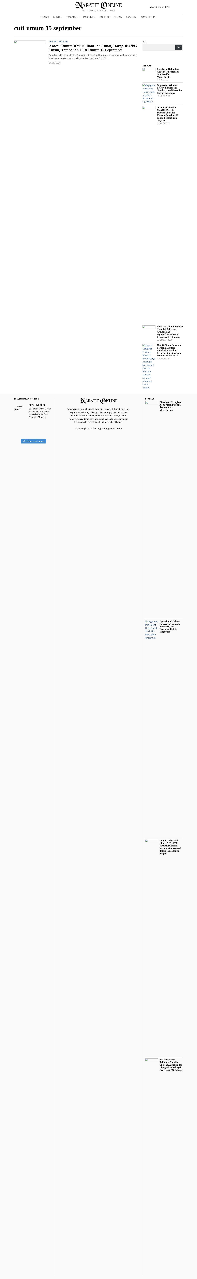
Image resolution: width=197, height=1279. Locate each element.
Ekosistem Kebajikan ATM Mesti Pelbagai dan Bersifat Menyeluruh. (168, 73)
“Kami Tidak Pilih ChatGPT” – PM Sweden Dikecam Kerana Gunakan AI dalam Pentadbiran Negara (167, 114)
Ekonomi (53, 41)
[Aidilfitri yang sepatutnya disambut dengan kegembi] (33, 432)
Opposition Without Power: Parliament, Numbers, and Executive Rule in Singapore (169, 89)
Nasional (63, 41)
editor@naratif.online (112, 428)
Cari (144, 42)
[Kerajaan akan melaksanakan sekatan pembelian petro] (33, 425)
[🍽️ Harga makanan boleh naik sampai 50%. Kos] (20, 425)
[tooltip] (172, 7)
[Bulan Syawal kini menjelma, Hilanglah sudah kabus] (20, 432)
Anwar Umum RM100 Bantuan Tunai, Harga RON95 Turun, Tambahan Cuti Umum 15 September (93, 48)
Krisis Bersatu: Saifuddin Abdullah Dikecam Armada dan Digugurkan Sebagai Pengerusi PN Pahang (170, 332)
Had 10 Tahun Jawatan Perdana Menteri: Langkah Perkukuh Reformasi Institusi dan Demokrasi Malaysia (169, 350)
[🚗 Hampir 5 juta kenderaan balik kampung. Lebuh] (46, 432)
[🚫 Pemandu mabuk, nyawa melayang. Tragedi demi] (46, 425)
